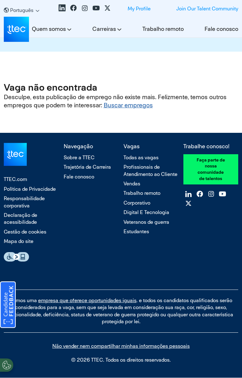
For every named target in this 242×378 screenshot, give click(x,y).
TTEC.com (15, 179)
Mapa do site (18, 241)
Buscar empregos (128, 105)
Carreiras (104, 28)
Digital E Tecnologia (146, 212)
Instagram (84, 7)
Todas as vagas (141, 157)
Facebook (73, 7)
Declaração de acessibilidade (20, 218)
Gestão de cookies (25, 231)
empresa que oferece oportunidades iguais (87, 300)
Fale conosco (221, 28)
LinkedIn (62, 7)
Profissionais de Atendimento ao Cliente (150, 170)
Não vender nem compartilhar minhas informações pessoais (121, 346)
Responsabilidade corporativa (24, 202)
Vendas (132, 183)
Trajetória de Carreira (87, 167)
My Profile (139, 8)
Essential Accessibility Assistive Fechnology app (16, 257)
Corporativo (137, 203)
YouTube (96, 7)
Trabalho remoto (163, 28)
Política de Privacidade (30, 189)
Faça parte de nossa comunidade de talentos (211, 169)
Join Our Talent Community (207, 8)
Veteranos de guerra (146, 222)
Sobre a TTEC (79, 157)
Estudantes (136, 231)
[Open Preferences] (6, 365)
